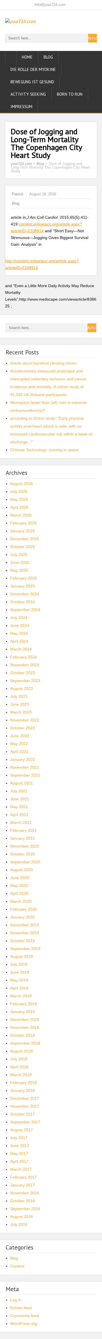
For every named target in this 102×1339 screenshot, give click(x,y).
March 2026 (21, 515)
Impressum (21, 106)
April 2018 (19, 1067)
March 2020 (21, 901)
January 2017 (22, 1185)
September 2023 (25, 680)
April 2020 (19, 893)
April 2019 (19, 988)
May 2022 (19, 743)
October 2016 (22, 1201)
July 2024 (18, 617)
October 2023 (22, 672)
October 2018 (22, 1035)
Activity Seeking (28, 94)
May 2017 (19, 1153)
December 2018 (24, 1019)
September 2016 (25, 1208)
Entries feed (21, 1308)
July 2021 (18, 791)
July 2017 (18, 1137)
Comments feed (24, 1315)
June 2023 (19, 704)
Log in (15, 1300)
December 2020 (24, 846)
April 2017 (19, 1161)
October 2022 (22, 728)
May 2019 (19, 980)
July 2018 (18, 1059)
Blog (48, 57)
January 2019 (22, 1011)
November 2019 (24, 933)
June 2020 (19, 877)
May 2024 (19, 633)
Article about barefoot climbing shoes (43, 363)
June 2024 (19, 625)
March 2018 (21, 1074)
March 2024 (21, 649)
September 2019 (25, 948)
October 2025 (22, 546)
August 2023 (21, 688)
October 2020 (22, 854)
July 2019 (18, 964)
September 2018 (25, 1043)
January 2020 (22, 917)
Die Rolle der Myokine (33, 69)
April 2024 (19, 641)
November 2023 (24, 665)
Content (17, 1266)
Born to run (69, 94)
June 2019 (19, 972)
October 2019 (22, 940)
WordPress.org (23, 1323)
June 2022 (19, 736)
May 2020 (19, 885)
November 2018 (24, 1027)
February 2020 (23, 909)
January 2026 (22, 531)
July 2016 (18, 1224)
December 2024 (24, 594)
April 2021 (19, 814)
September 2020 (25, 862)
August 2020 (21, 870)
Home (27, 57)
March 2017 (21, 1169)
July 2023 (18, 696)
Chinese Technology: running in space (44, 450)
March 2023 (21, 712)
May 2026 (19, 499)
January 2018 (22, 1090)
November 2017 (24, 1106)
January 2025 (22, 586)
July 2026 (18, 491)
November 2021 (24, 767)
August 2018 (21, 1051)
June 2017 (19, 1145)
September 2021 (25, 775)
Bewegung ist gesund (32, 81)
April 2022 (19, 751)
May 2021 (19, 806)
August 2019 (21, 956)
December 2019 (24, 925)
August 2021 (21, 783)
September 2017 (25, 1122)
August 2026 (21, 483)
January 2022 (22, 759)
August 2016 (21, 1216)
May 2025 (19, 570)
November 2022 (24, 720)
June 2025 (19, 562)
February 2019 (23, 1004)
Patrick (18, 194)
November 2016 (24, 1193)
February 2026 (23, 523)
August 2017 (21, 1130)
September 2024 (25, 609)
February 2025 (23, 578)
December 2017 (24, 1098)
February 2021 (23, 830)
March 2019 (21, 996)
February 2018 (23, 1082)
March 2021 (21, 822)
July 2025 (18, 554)
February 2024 (23, 657)
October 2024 (22, 602)
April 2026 (19, 507)
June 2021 (19, 799)
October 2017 (22, 1114)
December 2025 (24, 539)
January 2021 (22, 838)
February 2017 (23, 1177)
